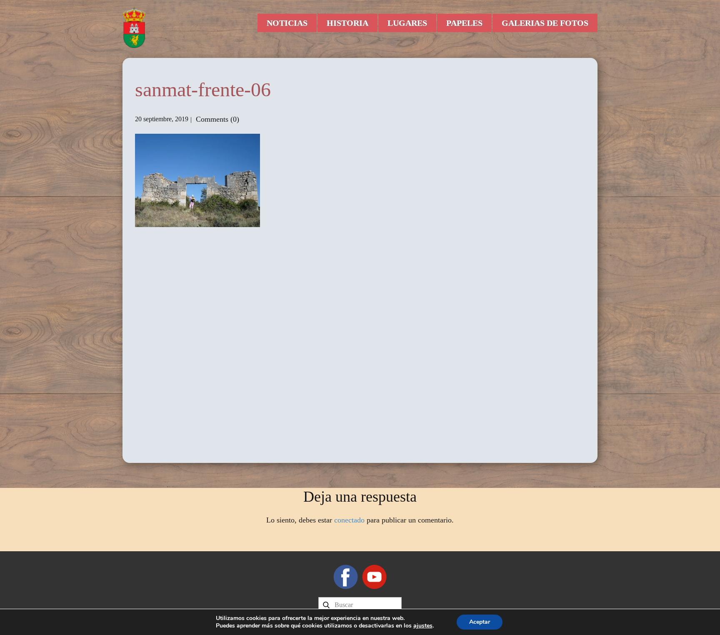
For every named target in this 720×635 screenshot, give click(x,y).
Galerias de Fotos (545, 23)
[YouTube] (374, 577)
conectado (349, 520)
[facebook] (345, 577)
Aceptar (479, 622)
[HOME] (134, 27)
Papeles (464, 23)
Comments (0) (216, 119)
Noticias (287, 23)
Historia (347, 23)
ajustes (422, 626)
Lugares (407, 23)
